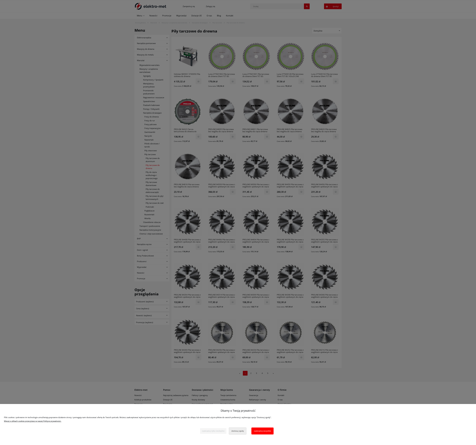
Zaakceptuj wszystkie (262, 431)
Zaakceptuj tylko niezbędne (213, 431)
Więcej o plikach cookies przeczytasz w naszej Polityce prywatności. (32, 421)
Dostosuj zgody (237, 431)
